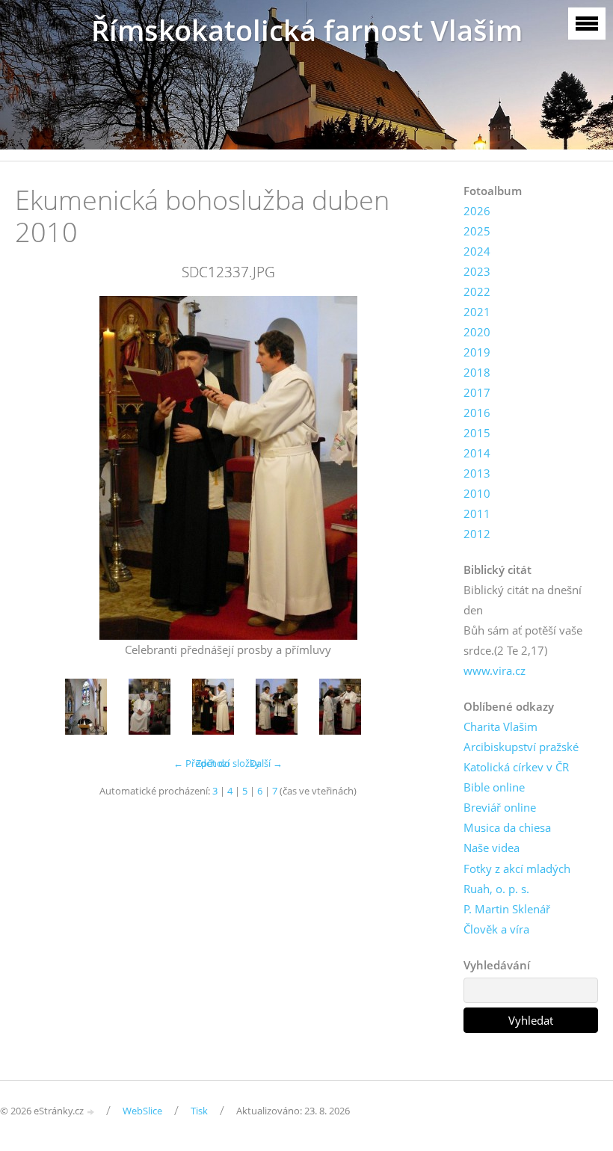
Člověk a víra (496, 929)
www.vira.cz (494, 670)
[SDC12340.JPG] (277, 707)
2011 (476, 513)
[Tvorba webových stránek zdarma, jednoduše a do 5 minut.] (91, 1112)
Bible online (494, 787)
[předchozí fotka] (39, 468)
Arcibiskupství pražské (521, 746)
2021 (476, 311)
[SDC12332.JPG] (86, 707)
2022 (476, 291)
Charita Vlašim (500, 726)
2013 (476, 473)
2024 (476, 251)
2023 (476, 271)
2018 (476, 372)
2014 (476, 452)
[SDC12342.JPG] (340, 707)
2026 (476, 210)
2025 (476, 230)
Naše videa (491, 847)
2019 (476, 352)
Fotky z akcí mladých (516, 868)
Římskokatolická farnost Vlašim (307, 30)
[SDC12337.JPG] (213, 707)
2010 (476, 493)
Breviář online (499, 807)
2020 (476, 331)
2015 (476, 432)
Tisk (199, 1110)
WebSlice (142, 1110)
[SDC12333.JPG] (150, 707)
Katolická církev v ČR (516, 766)
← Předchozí (201, 763)
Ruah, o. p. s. (496, 888)
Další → (266, 763)
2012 (476, 533)
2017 (476, 392)
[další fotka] (417, 468)
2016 (476, 412)
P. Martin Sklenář (506, 908)
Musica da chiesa (507, 827)
